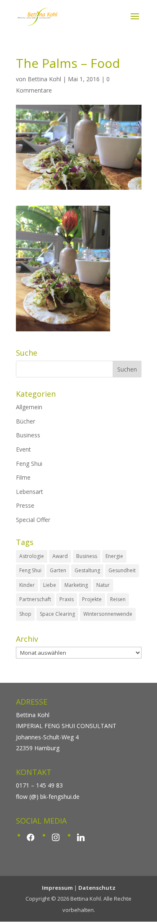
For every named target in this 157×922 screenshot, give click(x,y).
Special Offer (33, 520)
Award (60, 556)
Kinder (27, 585)
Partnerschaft (35, 599)
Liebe (49, 585)
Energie (114, 556)
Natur (103, 585)
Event (23, 449)
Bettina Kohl (44, 79)
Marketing (76, 585)
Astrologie (31, 556)
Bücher (25, 421)
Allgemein (29, 407)
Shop (25, 613)
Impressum (57, 887)
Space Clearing (57, 613)
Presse (25, 505)
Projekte (92, 599)
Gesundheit (122, 570)
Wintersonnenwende (107, 613)
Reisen (118, 599)
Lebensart (29, 492)
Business (28, 435)
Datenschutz (97, 887)
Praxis (66, 599)
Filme (23, 477)
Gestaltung (87, 570)
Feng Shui (29, 463)
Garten (58, 570)
